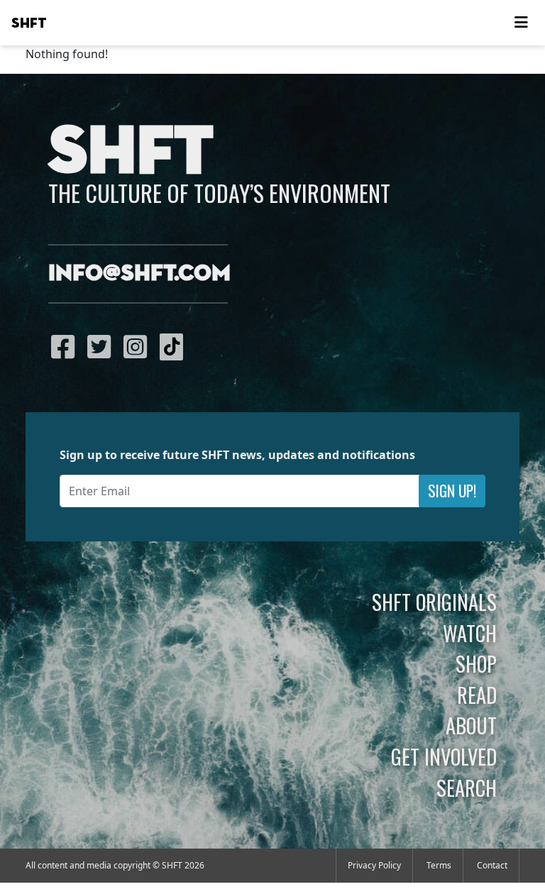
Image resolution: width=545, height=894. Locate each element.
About (471, 725)
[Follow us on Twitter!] (102, 346)
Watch (470, 633)
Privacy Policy (374, 865)
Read (477, 695)
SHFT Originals (434, 602)
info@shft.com (139, 274)
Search (466, 787)
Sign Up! (452, 491)
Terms (438, 865)
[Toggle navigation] (521, 22)
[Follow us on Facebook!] (66, 346)
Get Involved (444, 756)
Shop (476, 663)
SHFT (29, 23)
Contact (492, 865)
